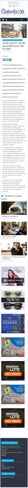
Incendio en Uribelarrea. (10, 216)
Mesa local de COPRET (9, 237)
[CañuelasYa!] (14, 9)
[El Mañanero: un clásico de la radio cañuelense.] (14, 243)
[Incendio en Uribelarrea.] (14, 202)
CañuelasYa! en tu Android (7, 477)
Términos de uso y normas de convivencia (12, 452)
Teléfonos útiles (5, 468)
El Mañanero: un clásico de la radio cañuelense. (13, 258)
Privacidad (3, 454)
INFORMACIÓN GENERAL (16, 40)
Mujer (2, 465)
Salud (2, 464)
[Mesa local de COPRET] (14, 223)
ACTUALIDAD (6, 40)
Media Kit (3, 455)
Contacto (3, 450)
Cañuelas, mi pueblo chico (7, 467)
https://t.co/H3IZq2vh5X (14, 4)
